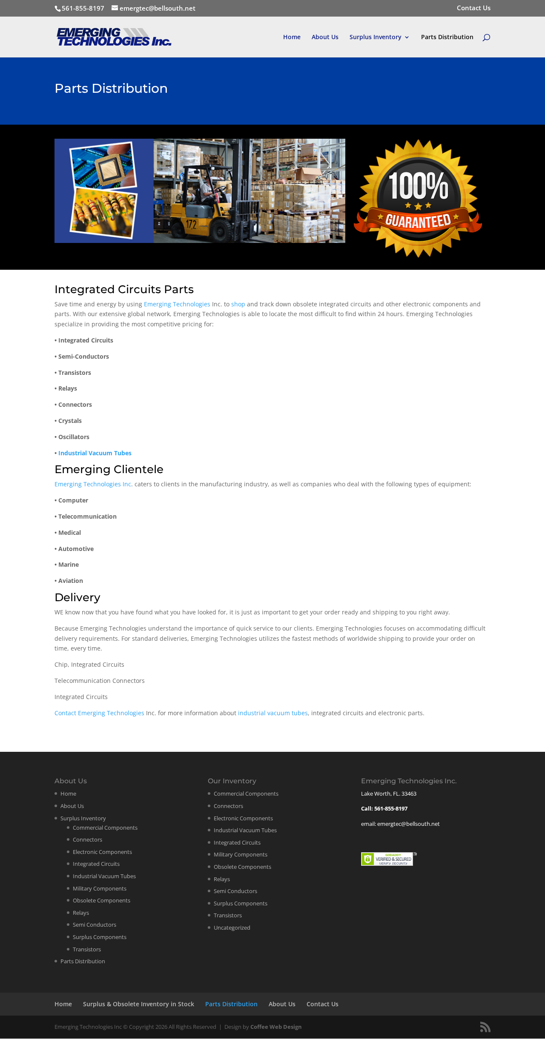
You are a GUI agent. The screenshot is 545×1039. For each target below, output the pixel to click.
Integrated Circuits (96, 864)
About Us (325, 37)
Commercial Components (105, 827)
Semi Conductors (94, 924)
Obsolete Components (101, 900)
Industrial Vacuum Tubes (95, 453)
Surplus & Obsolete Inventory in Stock (138, 1004)
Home (292, 37)
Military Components (99, 888)
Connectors (87, 839)
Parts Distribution (447, 37)
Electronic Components (102, 852)
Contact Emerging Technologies (99, 713)
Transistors (87, 949)
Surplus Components (99, 937)
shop (238, 304)
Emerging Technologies (177, 304)
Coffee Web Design (276, 1026)
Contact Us (473, 8)
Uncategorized (232, 927)
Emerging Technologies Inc (92, 484)
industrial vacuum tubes (273, 713)
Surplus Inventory (376, 37)
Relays (81, 912)
